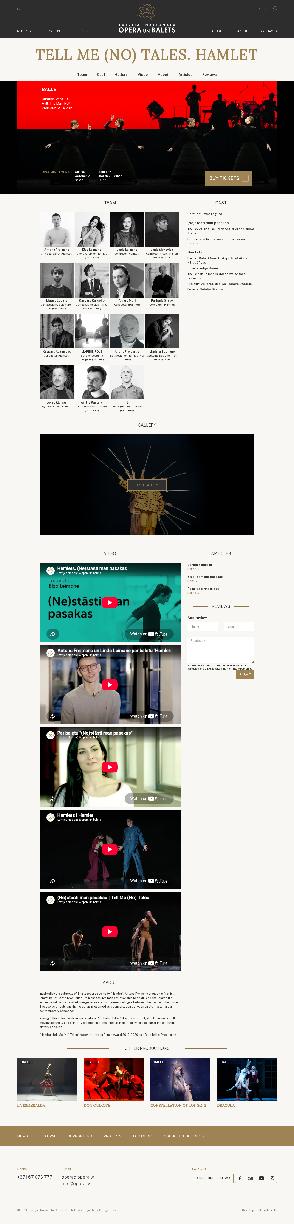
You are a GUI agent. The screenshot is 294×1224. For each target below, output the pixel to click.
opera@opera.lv (78, 1176)
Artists (217, 31)
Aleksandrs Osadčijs (237, 284)
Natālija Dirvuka (211, 289)
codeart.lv (270, 1210)
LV (19, 9)
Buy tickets (224, 178)
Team (82, 74)
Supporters (80, 1136)
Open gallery (147, 485)
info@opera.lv (76, 1183)
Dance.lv (193, 569)
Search (265, 9)
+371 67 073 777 (34, 1176)
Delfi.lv (192, 581)
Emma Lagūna (212, 214)
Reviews (209, 74)
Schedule (57, 31)
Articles (185, 74)
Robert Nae (207, 258)
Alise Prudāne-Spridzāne (226, 229)
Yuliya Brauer (209, 268)
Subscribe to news (213, 1178)
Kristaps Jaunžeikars (208, 239)
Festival (48, 1136)
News (22, 1136)
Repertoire (26, 31)
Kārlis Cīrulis (196, 262)
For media (143, 1136)
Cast (101, 74)
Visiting (85, 31)
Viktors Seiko (210, 284)
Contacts (269, 31)
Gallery (121, 74)
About (242, 31)
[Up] (283, 1213)
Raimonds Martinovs (218, 274)
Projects (112, 1136)
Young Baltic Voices (184, 1136)
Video (143, 74)
